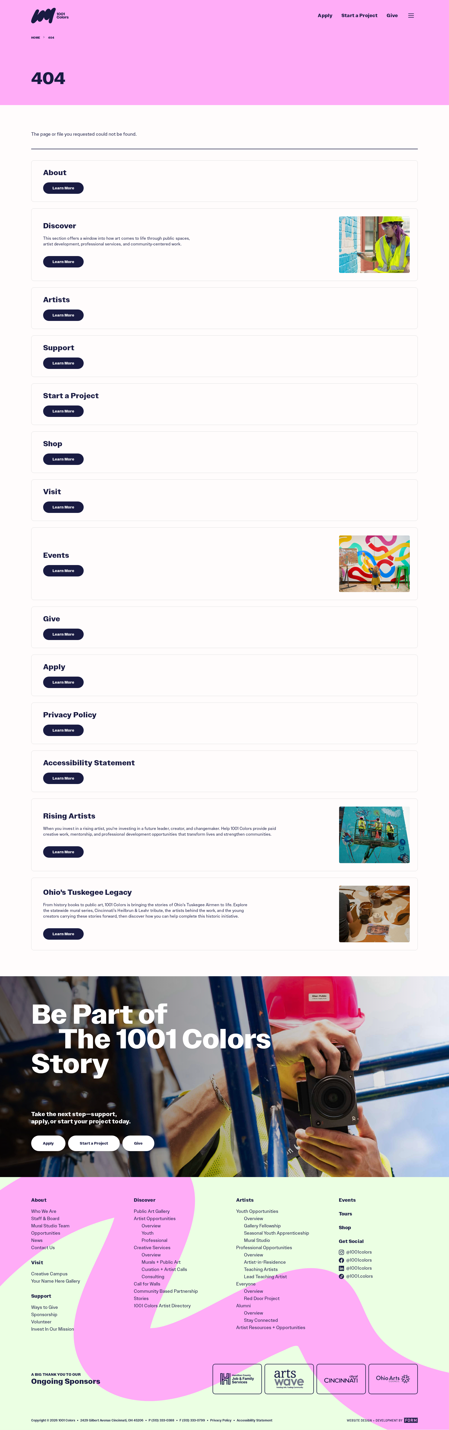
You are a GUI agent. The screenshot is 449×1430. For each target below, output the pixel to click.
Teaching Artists (261, 1269)
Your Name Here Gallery (55, 1281)
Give (392, 15)
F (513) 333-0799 (192, 1420)
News (37, 1240)
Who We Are (43, 1211)
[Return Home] (50, 15)
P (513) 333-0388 (161, 1420)
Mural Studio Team (50, 1226)
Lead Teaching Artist (265, 1277)
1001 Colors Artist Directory (162, 1306)
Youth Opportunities (257, 1211)
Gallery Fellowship (262, 1226)
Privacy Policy (221, 1420)
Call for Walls (147, 1284)
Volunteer (41, 1322)
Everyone (246, 1284)
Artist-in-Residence (265, 1262)
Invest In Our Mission (52, 1329)
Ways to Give (44, 1307)
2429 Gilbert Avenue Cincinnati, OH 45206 (111, 1420)
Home (35, 37)
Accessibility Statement (254, 1420)
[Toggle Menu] (411, 15)
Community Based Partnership (166, 1291)
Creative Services (152, 1247)
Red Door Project (262, 1298)
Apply (325, 15)
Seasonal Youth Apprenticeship (276, 1233)
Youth (148, 1233)
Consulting (153, 1277)
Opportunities (45, 1233)
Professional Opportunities (264, 1247)
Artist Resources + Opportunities (270, 1327)
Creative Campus (49, 1274)
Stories (141, 1298)
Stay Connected (261, 1320)
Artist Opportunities (155, 1218)
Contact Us (43, 1247)
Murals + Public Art (161, 1262)
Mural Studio (257, 1240)
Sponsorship (44, 1314)
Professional (154, 1240)
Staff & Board (45, 1218)
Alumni (243, 1306)
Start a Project (359, 15)
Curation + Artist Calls (164, 1269)
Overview (151, 1226)
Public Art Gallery (152, 1211)
